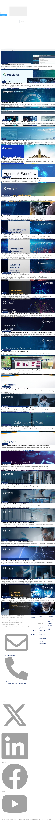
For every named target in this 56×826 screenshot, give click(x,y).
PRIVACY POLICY (41, 819)
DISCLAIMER (49, 819)
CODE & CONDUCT (6, 821)
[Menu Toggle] (0, 13)
